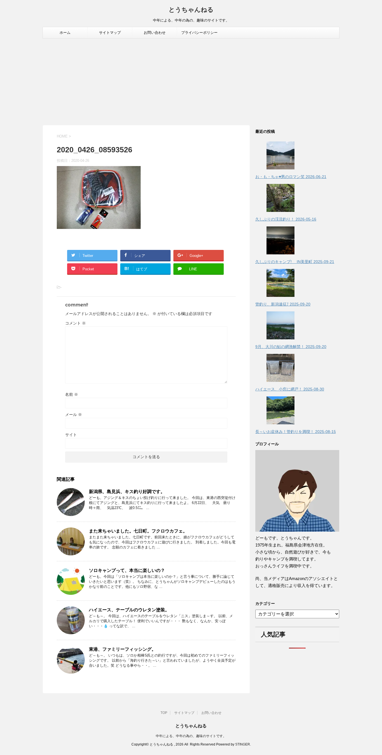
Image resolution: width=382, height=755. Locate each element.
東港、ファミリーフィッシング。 (122, 649)
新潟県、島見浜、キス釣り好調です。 (127, 491)
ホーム (65, 32)
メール (73, 414)
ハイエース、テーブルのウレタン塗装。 (129, 609)
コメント (75, 323)
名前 (71, 394)
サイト (71, 434)
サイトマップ (110, 32)
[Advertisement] (191, 80)
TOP (164, 713)
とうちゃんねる (191, 10)
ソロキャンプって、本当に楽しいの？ (127, 570)
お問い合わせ (155, 32)
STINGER (242, 744)
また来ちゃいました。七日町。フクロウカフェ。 (138, 531)
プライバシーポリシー (199, 32)
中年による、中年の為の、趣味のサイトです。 (191, 736)
